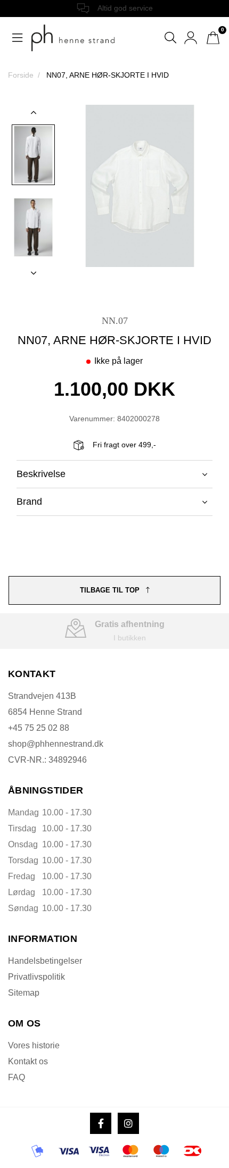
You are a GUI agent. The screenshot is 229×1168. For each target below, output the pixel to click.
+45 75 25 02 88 (38, 727)
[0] (213, 37)
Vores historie (34, 1045)
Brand (29, 501)
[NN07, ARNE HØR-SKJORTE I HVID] (33, 155)
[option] (33, 155)
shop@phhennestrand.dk (55, 743)
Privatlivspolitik (36, 976)
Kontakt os (28, 1061)
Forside (21, 75)
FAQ (16, 1077)
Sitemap (23, 992)
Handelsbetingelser (45, 960)
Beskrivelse (41, 474)
